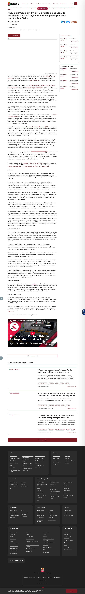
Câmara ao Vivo (13, 539)
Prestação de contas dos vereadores (48, 539)
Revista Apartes (40, 515)
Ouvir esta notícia (14, 35)
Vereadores (38, 3)
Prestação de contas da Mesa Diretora (32, 546)
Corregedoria (67, 456)
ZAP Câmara (12, 517)
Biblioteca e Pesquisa (40, 456)
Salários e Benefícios (14, 548)
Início (9, 8)
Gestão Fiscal (46, 532)
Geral (23, 29)
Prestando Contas (30, 539)
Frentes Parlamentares (55, 491)
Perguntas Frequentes (16, 560)
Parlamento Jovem (39, 458)
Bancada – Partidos (57, 462)
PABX (65, 542)
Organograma (38, 463)
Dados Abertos (29, 536)
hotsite (34, 284)
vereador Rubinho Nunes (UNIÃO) (33, 163)
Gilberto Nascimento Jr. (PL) (16, 166)
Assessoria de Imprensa (40, 520)
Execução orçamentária (31, 548)
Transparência (63, 3)
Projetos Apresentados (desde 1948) (42, 485)
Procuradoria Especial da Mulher (15, 471)
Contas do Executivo (54, 489)
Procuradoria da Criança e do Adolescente (27, 457)
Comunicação (41, 507)
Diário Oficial (25, 470)
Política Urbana (32, 29)
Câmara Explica (13, 460)
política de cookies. (32, 591)
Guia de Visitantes (39, 467)
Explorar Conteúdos (42, 8)
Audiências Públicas (54, 482)
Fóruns (51, 498)
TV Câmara (23, 482)
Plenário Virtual (24, 486)
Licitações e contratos (14, 543)
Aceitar (71, 591)
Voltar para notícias (42, 440)
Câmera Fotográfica (68, 515)
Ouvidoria (23, 510)
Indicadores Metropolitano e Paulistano (32, 542)
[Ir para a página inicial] (13, 4)
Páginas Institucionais (27, 465)
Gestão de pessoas (14, 546)
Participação (55, 3)
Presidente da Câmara (69, 460)
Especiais (65, 497)
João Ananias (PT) (43, 166)
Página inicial (25, 3)
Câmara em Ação (52, 520)
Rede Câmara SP (40, 517)
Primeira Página (13, 456)
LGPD (65, 545)
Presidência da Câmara (15, 458)
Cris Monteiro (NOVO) (31, 166)
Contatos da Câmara (68, 540)
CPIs (38, 500)
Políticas (44, 534)
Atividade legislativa (46, 3)
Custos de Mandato (14, 550)
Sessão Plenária (40, 493)
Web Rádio (23, 484)
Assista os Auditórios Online (14, 487)
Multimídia (50, 510)
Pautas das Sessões (41, 495)
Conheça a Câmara (14, 463)
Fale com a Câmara (68, 532)
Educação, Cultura (60, 429)
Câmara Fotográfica (52, 515)
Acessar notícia (74, 41)
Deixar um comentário (32, 356)
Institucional (13, 452)
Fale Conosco (68, 528)
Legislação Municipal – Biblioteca (68, 483)
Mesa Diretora (56, 464)
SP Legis (39, 490)
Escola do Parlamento (40, 460)
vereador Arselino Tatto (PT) (39, 151)
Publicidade (50, 517)
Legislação (52, 486)
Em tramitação (24, 516)
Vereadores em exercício (56, 459)
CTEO (11, 465)
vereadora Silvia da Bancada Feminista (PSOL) (36, 127)
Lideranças (67, 458)
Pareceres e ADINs (54, 494)
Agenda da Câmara (14, 484)
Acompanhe (13, 479)
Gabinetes (67, 463)
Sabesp (38, 29)
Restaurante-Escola (39, 465)
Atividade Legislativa (43, 479)
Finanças (57, 405)
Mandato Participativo (14, 515)
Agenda (38, 488)
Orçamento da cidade (68, 495)
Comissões (18, 29)
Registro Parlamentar (55, 496)
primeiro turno (34, 80)
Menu (71, 3)
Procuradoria (12, 467)
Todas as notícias (67, 510)
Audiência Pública (11, 29)
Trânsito (67, 383)
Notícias (32, 3)
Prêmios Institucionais (27, 463)
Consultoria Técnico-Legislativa (26, 460)
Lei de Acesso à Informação (24, 513)
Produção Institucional (27, 468)
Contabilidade (29, 551)
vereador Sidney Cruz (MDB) (34, 87)
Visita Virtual (45, 545)
